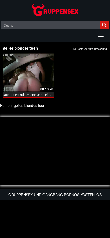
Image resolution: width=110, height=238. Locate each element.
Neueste (78, 49)
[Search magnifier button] (104, 25)
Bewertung (100, 49)
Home (5, 105)
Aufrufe (88, 49)
